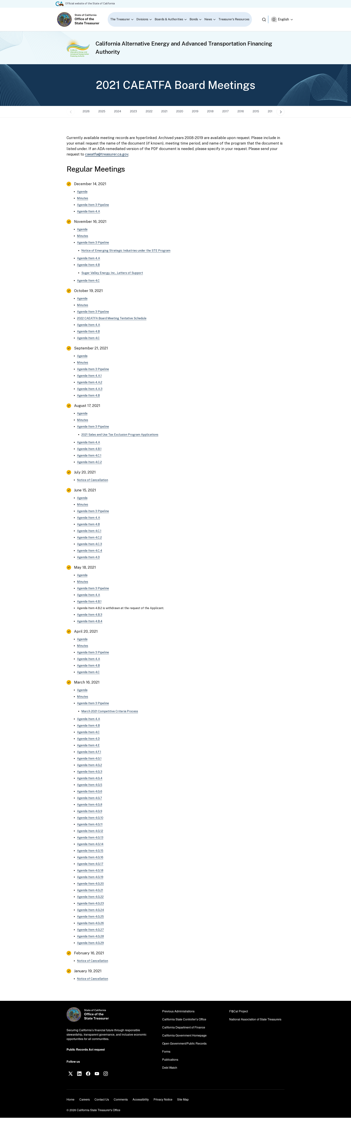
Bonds (194, 19)
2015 (256, 111)
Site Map (183, 1099)
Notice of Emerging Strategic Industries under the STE (125, 250)
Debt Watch (169, 1067)
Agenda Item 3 (93, 205)
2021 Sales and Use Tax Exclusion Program (119, 434)
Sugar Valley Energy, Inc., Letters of (112, 273)
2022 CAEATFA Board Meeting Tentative (111, 318)
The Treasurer (120, 19)
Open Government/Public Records (184, 1043)
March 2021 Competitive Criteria (109, 711)
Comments (121, 1099)
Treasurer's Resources (233, 19)
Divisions (142, 19)
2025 (101, 111)
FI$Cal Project (238, 1011)
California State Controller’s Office (184, 1019)
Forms (166, 1051)
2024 (117, 111)
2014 (271, 111)
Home (70, 1099)
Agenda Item (88, 211)
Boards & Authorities (169, 19)
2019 (195, 111)
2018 (210, 111)
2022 (149, 111)
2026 (86, 111)
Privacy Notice (163, 1099)
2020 (179, 111)
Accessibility (141, 1099)
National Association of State (255, 1019)
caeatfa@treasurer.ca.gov (106, 154)
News (208, 19)
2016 (240, 111)
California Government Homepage (184, 1035)
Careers (84, 1099)
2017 (225, 111)
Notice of (92, 480)
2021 (164, 111)
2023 (133, 111)
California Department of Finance (183, 1027)
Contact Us (102, 1099)
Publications (170, 1059)
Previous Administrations (178, 1011)
